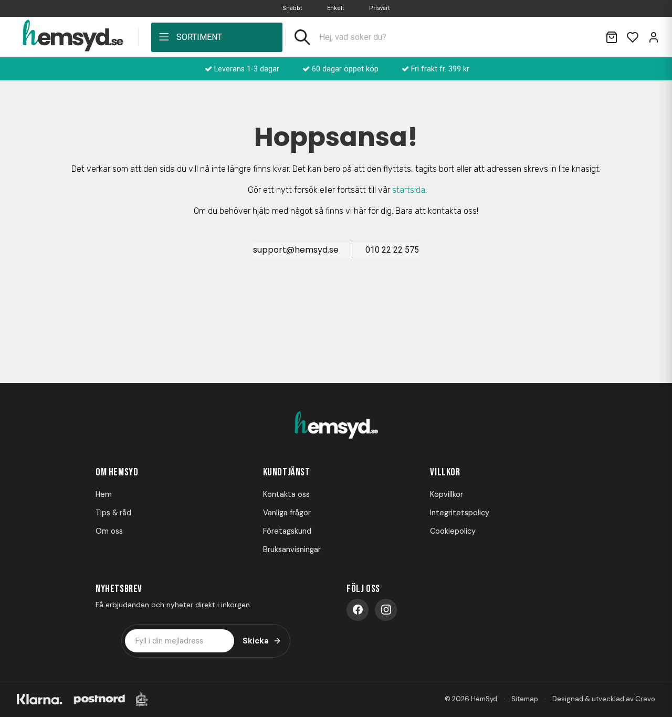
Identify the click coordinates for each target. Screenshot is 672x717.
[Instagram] (386, 610)
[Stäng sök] (584, 37)
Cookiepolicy (453, 531)
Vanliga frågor (287, 512)
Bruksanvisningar (292, 549)
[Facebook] (357, 610)
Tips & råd (113, 512)
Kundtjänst (286, 472)
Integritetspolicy (459, 512)
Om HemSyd (117, 472)
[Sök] (302, 37)
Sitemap (524, 698)
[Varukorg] (611, 37)
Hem (104, 494)
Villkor (445, 472)
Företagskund (287, 531)
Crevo (645, 698)
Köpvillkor (446, 494)
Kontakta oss (286, 494)
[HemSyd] (336, 425)
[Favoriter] (632, 37)
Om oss (109, 531)
